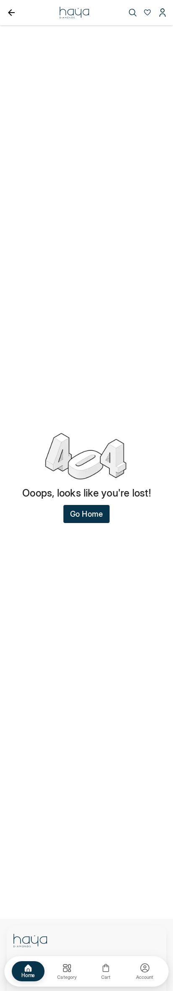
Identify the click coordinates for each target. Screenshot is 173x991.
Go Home (86, 514)
